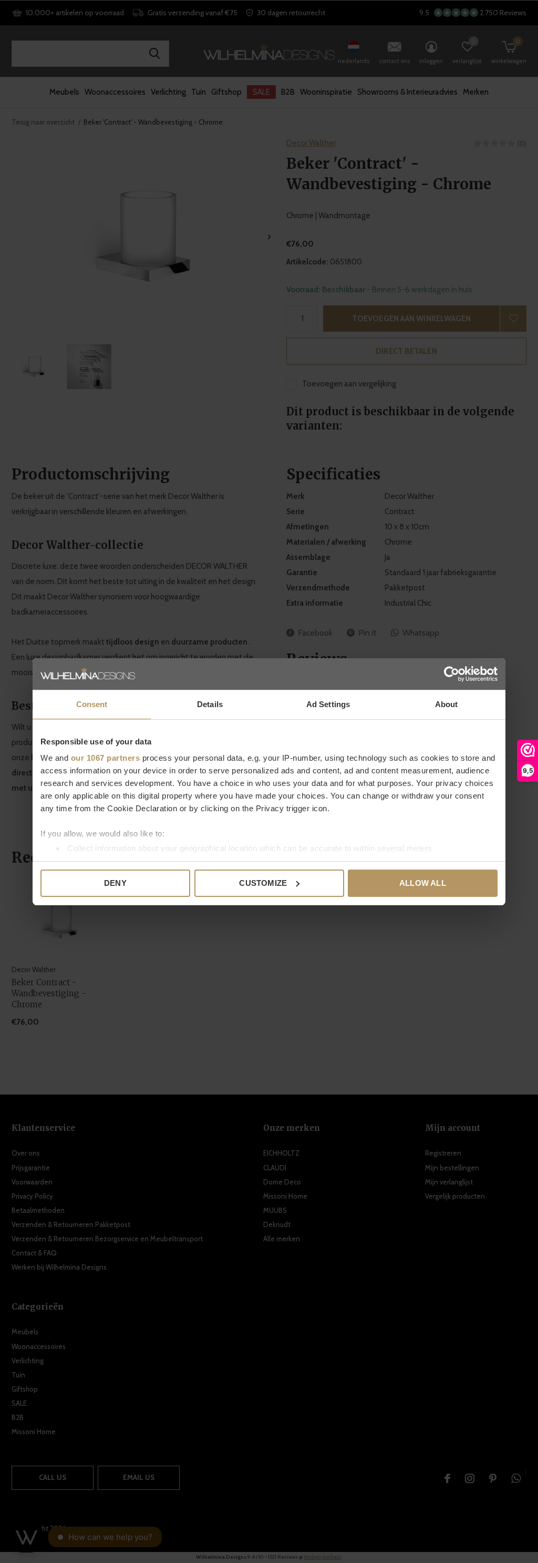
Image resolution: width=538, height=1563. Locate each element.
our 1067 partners (105, 757)
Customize (263, 882)
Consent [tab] (92, 704)
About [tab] (446, 704)
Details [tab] (210, 704)
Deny (115, 882)
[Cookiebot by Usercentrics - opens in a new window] (452, 674)
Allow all (422, 882)
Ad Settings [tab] (328, 704)
